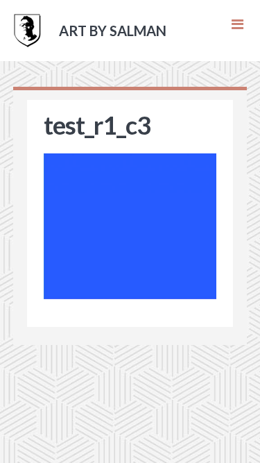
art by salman (112, 30)
